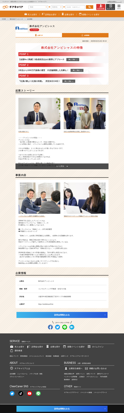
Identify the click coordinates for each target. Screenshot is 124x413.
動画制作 (67, 379)
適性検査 (18, 351)
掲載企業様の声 (69, 374)
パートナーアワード (100, 392)
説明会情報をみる (62, 315)
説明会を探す (37, 347)
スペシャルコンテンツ (36, 356)
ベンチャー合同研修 (70, 377)
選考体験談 (23, 356)
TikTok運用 (103, 377)
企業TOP (40, 35)
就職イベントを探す (76, 347)
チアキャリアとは (22, 368)
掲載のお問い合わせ (98, 368)
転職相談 (56, 356)
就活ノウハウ (14, 356)
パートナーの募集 (86, 392)
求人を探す (19, 347)
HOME (4, 19)
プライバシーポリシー (17, 377)
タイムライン (98, 347)
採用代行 (75, 379)
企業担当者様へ (114, 1)
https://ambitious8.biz (45, 304)
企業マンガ (64, 356)
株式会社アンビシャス (16, 19)
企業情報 (86, 35)
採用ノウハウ (91, 374)
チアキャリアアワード (71, 392)
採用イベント (80, 374)
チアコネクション (92, 377)
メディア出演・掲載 (35, 374)
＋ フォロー (34, 29)
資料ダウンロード (103, 374)
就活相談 (48, 356)
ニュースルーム (22, 374)
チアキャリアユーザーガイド (79, 356)
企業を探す (55, 347)
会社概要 (13, 374)
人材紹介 (82, 377)
